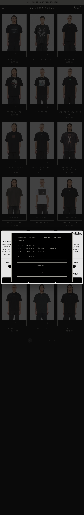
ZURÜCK (42, 273)
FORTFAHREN (42, 265)
